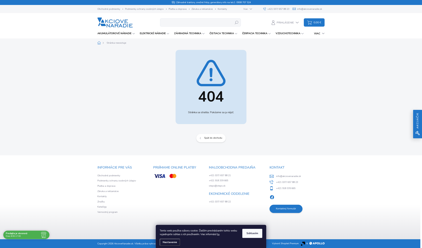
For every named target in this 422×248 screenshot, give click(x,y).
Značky (101, 201)
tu (218, 234)
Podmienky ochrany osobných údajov (144, 9)
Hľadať (236, 22)
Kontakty (222, 9)
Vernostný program (107, 212)
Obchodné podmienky (108, 9)
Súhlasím (252, 233)
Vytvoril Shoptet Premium (285, 243)
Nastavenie (170, 242)
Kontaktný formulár (286, 208)
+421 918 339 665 (218, 180)
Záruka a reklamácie (202, 9)
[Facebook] (272, 196)
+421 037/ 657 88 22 (220, 201)
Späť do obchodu (213, 137)
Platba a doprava (178, 9)
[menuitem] (116, 33)
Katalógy (102, 206)
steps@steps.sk (217, 185)
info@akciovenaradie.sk (288, 176)
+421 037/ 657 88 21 (220, 175)
